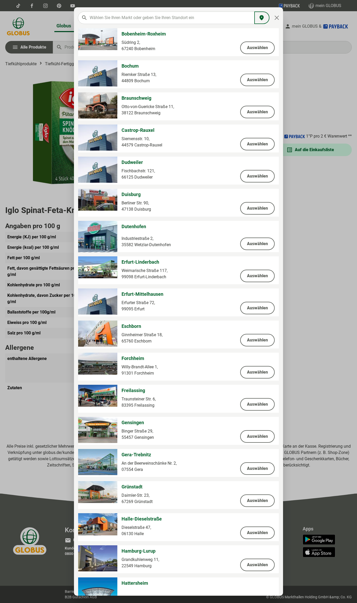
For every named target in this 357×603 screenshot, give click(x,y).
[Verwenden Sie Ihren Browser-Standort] (261, 17)
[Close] (277, 17)
